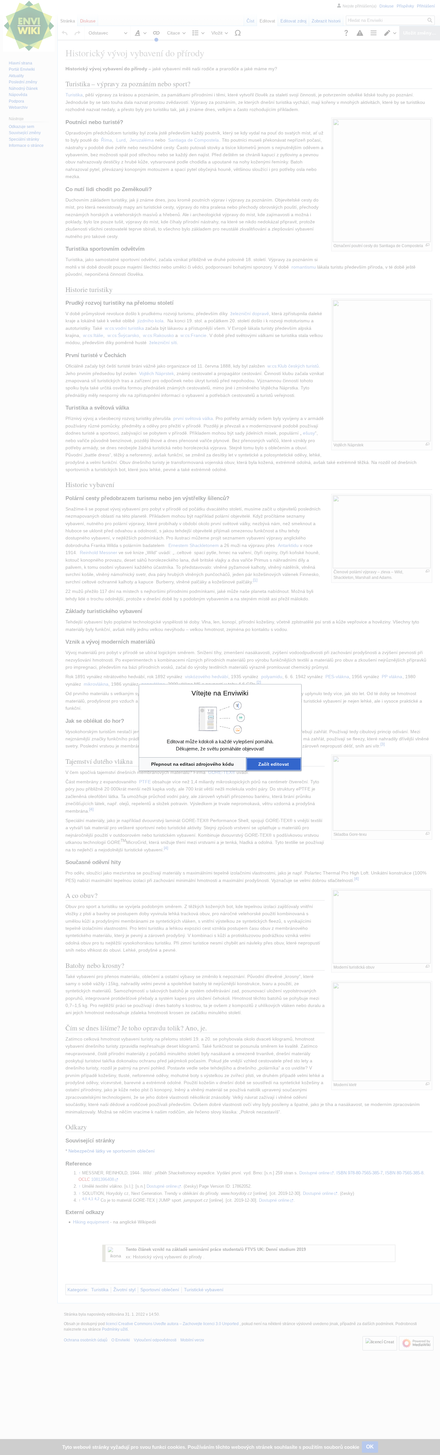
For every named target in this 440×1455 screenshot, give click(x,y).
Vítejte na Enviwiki (220, 693)
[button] (192, 764)
